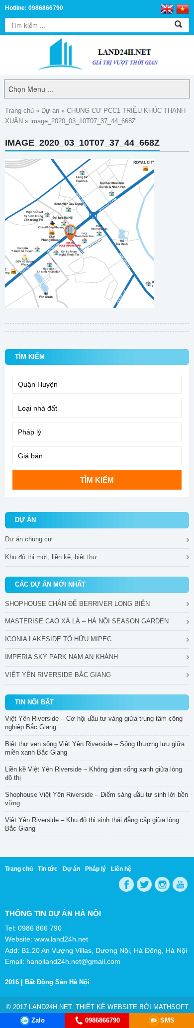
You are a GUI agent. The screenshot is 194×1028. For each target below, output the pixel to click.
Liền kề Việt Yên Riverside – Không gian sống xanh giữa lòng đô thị (93, 773)
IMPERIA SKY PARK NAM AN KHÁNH (61, 657)
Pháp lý (95, 868)
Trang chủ (19, 110)
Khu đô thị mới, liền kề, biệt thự (51, 557)
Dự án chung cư (28, 539)
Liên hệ (121, 868)
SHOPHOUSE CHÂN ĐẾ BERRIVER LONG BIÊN (77, 603)
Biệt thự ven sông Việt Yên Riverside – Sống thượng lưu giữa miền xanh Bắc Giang (95, 748)
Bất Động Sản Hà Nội (57, 982)
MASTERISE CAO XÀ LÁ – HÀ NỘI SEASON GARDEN (87, 621)
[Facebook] (126, 884)
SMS (167, 1020)
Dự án (50, 110)
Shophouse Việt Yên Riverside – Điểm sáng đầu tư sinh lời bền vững (96, 799)
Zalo (38, 1020)
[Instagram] (162, 884)
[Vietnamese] (182, 8)
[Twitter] (144, 884)
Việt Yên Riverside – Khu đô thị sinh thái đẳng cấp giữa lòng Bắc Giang (92, 824)
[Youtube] (180, 884)
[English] (167, 8)
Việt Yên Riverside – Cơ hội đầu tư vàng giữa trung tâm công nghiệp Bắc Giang (94, 723)
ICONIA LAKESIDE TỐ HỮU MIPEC (58, 639)
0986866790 (102, 1020)
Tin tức (48, 868)
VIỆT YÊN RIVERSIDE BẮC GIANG (58, 675)
